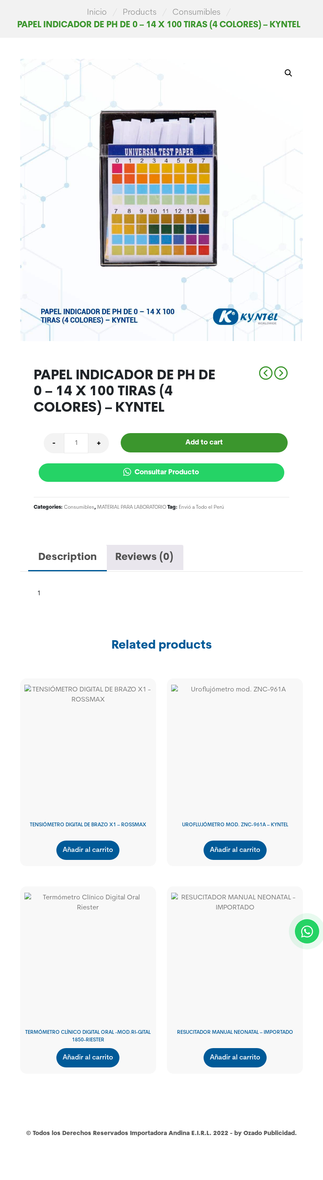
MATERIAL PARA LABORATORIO (131, 507)
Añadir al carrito (88, 850)
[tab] (67, 558)
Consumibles (196, 12)
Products (139, 12)
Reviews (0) (144, 557)
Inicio (97, 12)
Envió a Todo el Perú (201, 507)
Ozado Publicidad (269, 1133)
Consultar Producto (166, 472)
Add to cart (204, 442)
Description (67, 557)
